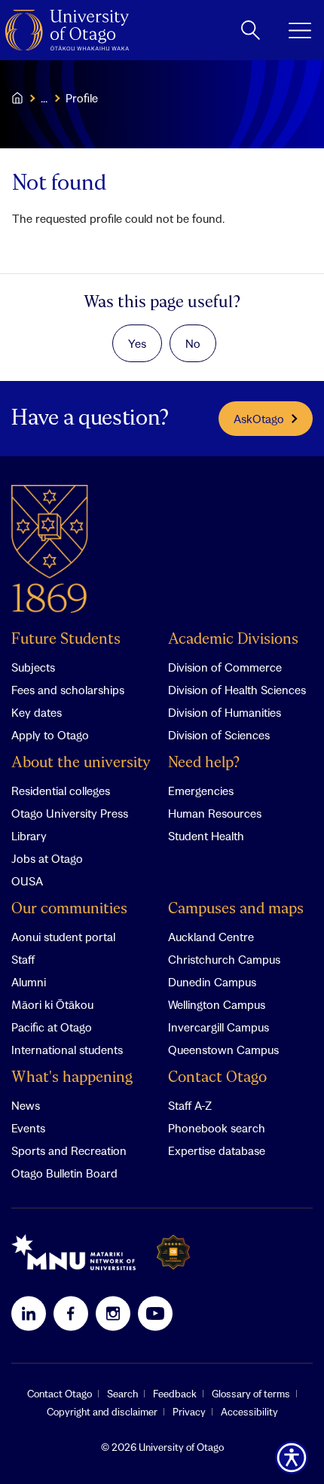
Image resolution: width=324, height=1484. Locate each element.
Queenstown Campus (223, 1050)
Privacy (189, 1411)
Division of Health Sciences (237, 690)
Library (29, 836)
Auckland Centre (211, 937)
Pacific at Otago (51, 1027)
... (44, 98)
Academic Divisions (233, 640)
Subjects (33, 667)
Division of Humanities (224, 712)
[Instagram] (113, 1313)
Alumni (28, 982)
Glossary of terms (251, 1393)
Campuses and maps (236, 909)
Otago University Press (69, 813)
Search (122, 1393)
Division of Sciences (219, 735)
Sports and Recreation (69, 1150)
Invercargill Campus (218, 1027)
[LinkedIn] (28, 1313)
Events (28, 1128)
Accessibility (249, 1411)
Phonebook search (216, 1128)
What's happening (72, 1078)
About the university (81, 763)
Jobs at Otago (47, 858)
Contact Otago (217, 1078)
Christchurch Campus (224, 959)
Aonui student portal (63, 937)
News (25, 1105)
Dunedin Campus (212, 982)
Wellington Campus (216, 1004)
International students (67, 1050)
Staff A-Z (190, 1105)
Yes (137, 343)
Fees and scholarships (67, 690)
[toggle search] (250, 30)
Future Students (66, 640)
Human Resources (214, 813)
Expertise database (216, 1150)
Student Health (206, 836)
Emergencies (201, 791)
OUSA (27, 881)
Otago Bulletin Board (64, 1173)
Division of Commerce (225, 667)
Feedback (175, 1393)
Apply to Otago (50, 735)
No (192, 343)
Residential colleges (60, 791)
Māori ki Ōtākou (52, 1004)
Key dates (36, 712)
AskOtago (259, 419)
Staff (23, 959)
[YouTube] (155, 1313)
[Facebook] (70, 1313)
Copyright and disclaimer (102, 1411)
